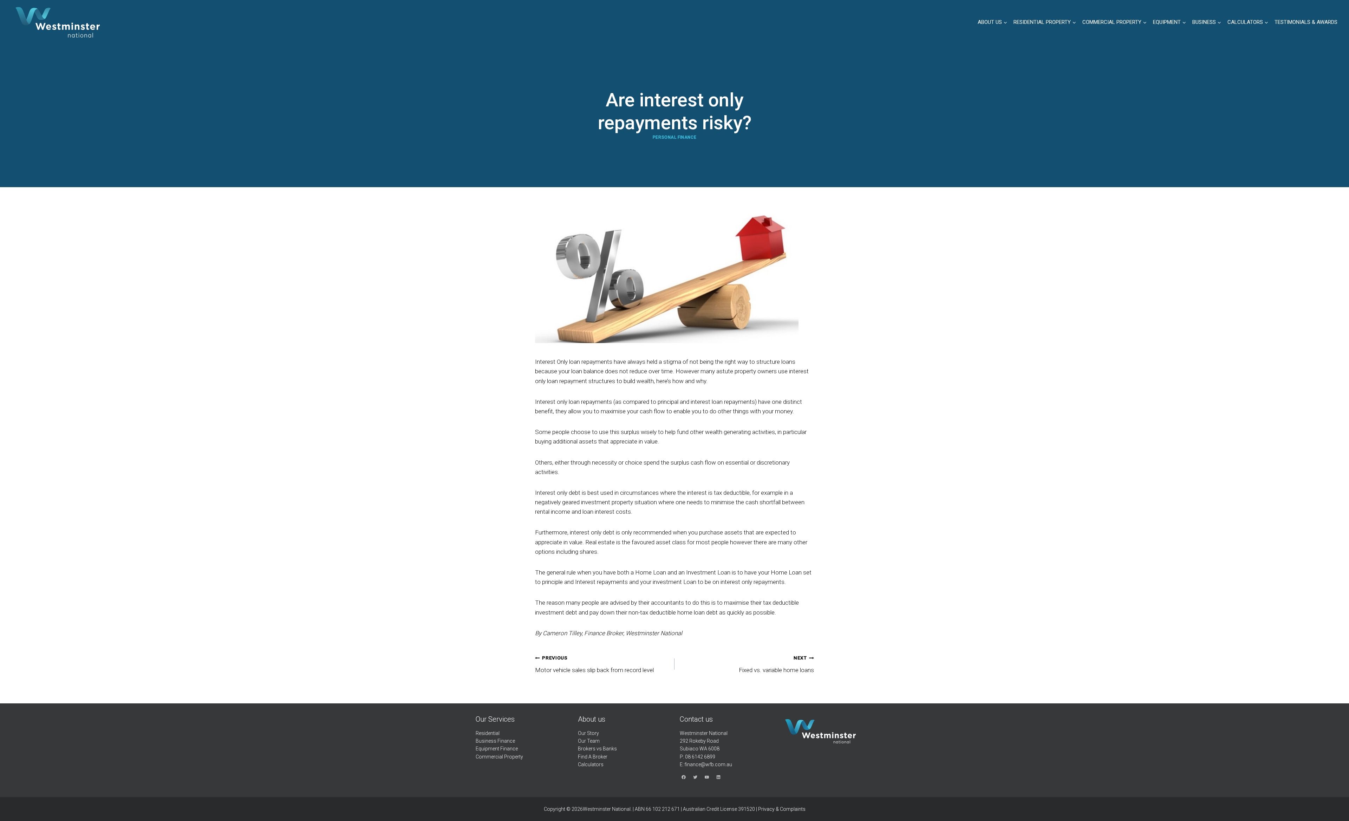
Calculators (591, 764)
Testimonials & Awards (1306, 22)
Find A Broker (592, 757)
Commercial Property (499, 757)
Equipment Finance (497, 748)
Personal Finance (675, 137)
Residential (488, 733)
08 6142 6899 (700, 757)
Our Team (589, 741)
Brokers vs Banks (597, 748)
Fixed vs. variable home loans (776, 664)
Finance (506, 741)
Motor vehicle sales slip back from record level (594, 664)
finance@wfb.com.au (708, 764)
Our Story (588, 733)
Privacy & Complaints (782, 809)
